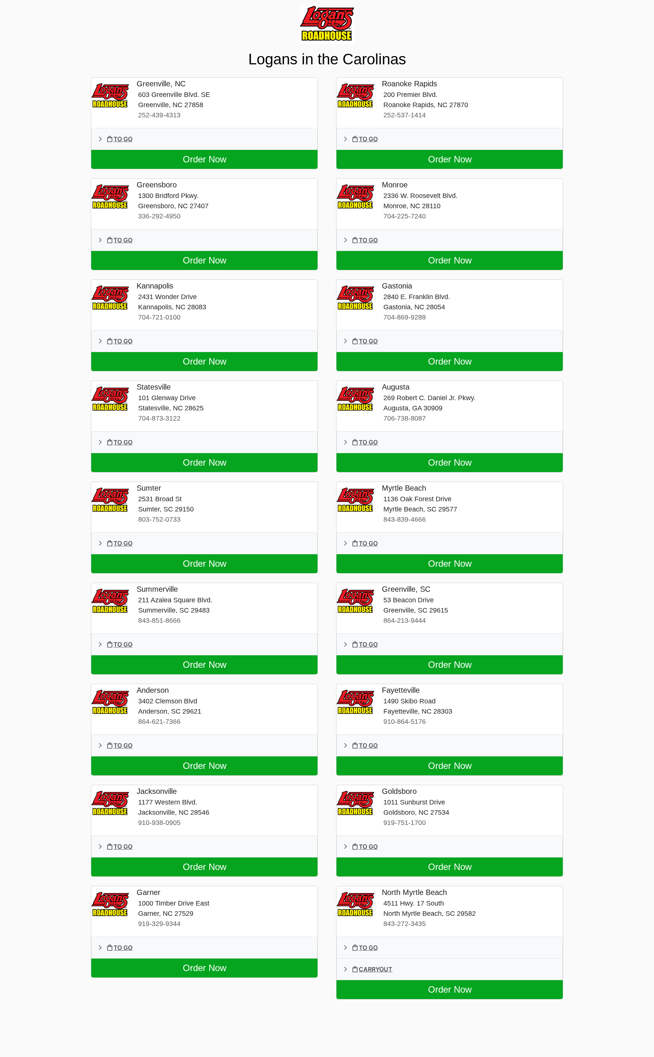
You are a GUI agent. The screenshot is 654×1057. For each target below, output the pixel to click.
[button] (204, 139)
